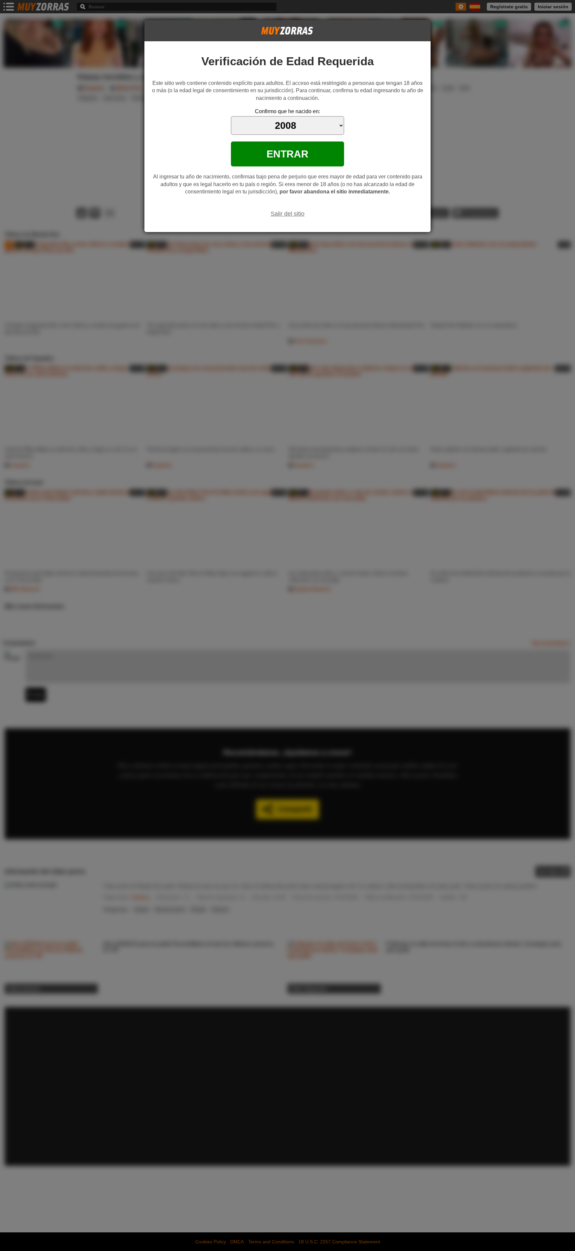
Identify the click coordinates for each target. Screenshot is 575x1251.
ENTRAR (287, 153)
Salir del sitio (287, 213)
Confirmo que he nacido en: (287, 111)
